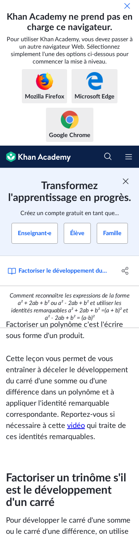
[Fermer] (127, 6)
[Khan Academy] (35, 157)
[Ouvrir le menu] (128, 156)
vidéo (76, 425)
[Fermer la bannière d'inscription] (125, 181)
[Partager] (125, 270)
